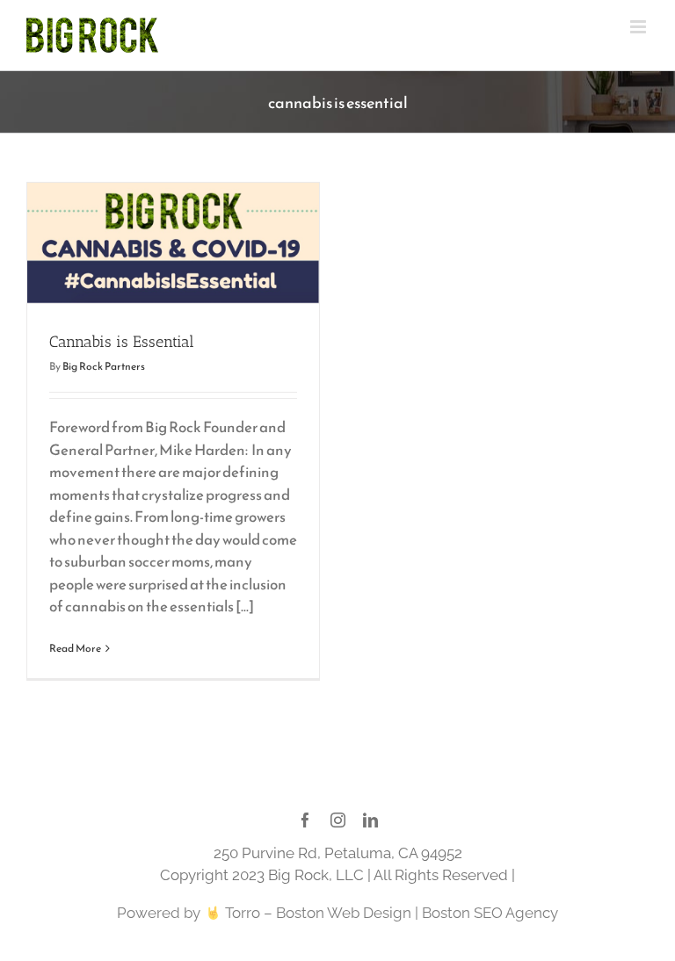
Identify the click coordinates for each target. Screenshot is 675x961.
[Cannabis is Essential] (173, 243)
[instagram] (337, 820)
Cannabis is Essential (121, 341)
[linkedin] (370, 820)
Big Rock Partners (103, 366)
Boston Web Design (343, 912)
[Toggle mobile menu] (639, 27)
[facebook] (305, 820)
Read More (75, 648)
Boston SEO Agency (490, 912)
